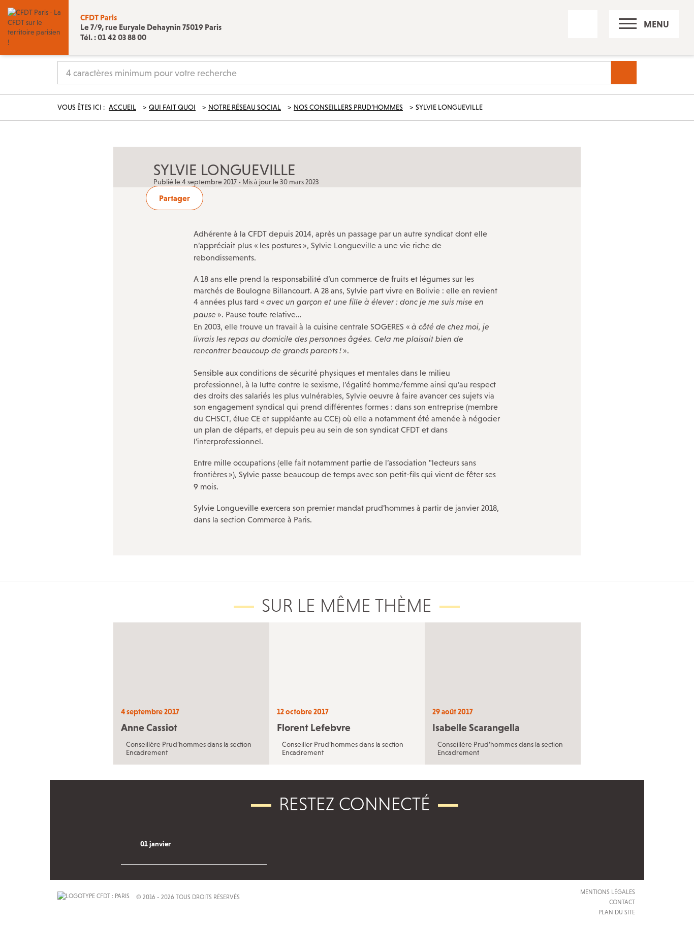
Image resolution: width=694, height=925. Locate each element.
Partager (174, 198)
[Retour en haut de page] (38, 887)
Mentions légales (607, 892)
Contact (622, 902)
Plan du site (616, 912)
